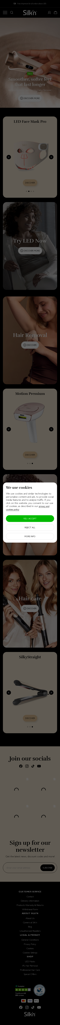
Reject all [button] (30, 527)
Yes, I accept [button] (30, 518)
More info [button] (29, 536)
